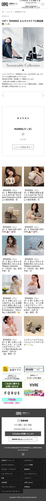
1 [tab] (23, 70)
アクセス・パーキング (8, 469)
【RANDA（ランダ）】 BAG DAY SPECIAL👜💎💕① (34, 229)
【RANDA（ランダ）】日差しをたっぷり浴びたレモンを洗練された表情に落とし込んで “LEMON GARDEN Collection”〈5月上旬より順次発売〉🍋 (12, 305)
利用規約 (27, 487)
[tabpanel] (23, 47)
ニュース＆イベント (30, 474)
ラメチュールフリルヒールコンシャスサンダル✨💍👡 (34, 342)
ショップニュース (7, 474)
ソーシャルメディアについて (10, 491)
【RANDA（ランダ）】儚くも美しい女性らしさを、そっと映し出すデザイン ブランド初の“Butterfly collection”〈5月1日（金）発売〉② (34, 305)
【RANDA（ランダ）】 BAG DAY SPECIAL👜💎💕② (12, 229)
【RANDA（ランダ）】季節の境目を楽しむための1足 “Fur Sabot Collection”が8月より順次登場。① (34, 195)
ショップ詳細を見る (22, 147)
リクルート (27, 478)
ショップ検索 (28, 465)
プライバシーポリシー (8, 487)
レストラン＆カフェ (7, 465)
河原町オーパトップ (7, 460)
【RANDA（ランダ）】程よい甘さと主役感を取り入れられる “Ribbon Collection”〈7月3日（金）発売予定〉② (12, 265)
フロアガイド (28, 460)
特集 (2, 478)
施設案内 (27, 469)
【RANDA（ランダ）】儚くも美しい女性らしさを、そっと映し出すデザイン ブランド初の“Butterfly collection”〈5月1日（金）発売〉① (12, 346)
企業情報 (4, 482)
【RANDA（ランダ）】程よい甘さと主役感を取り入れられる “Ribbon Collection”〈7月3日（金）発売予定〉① (34, 265)
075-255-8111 (24, 450)
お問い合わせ (28, 482)
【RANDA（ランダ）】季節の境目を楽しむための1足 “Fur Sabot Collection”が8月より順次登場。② (12, 195)
